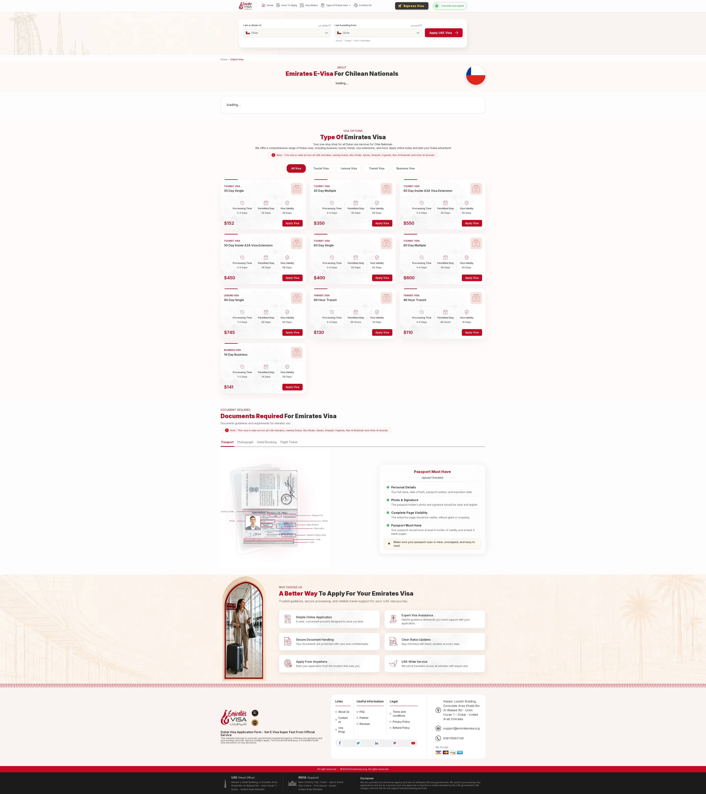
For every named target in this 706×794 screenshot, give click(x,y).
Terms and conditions (399, 713)
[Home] (245, 6)
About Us (343, 711)
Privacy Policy (401, 721)
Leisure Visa (349, 168)
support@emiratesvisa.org (461, 728)
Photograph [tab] (245, 442)
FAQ (362, 711)
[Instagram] (395, 743)
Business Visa (406, 168)
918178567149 (453, 738)
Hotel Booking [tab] (267, 442)
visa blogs (341, 729)
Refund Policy (401, 727)
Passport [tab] (227, 442)
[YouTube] (413, 743)
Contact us (343, 719)
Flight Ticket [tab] (288, 442)
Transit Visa (376, 168)
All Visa (296, 168)
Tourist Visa (321, 168)
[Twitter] (358, 743)
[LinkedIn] (377, 743)
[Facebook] (340, 743)
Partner (364, 717)
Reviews (365, 723)
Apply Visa (292, 223)
